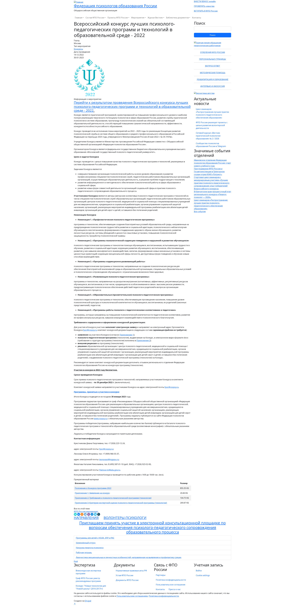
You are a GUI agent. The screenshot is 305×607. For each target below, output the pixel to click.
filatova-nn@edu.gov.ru (109, 470)
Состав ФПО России (95, 17)
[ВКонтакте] (78, 514)
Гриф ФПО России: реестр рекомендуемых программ (88, 579)
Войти (199, 570)
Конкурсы (78, 49)
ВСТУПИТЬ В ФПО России (206, 11)
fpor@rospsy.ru (90, 330)
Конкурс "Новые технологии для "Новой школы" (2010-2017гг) (91, 587)
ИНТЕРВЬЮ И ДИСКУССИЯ (212, 86)
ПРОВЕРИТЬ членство (204, 6)
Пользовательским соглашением (132, 596)
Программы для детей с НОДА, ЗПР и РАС (95, 538)
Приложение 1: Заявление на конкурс (92, 493)
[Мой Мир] (92, 514)
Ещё (76, 561)
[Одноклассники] (82, 514)
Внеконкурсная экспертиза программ (88, 572)
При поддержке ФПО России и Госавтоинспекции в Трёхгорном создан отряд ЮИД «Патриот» (209, 171)
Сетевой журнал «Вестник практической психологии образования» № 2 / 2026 (208, 136)
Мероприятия (137, 17)
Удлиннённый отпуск (85, 542)
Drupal (88, 601)
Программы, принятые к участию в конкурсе (96, 392)
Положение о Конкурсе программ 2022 (93, 488)
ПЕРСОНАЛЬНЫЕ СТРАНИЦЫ (212, 59)
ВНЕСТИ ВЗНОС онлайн (205, 1)
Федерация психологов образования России (115, 5)
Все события (200, 211)
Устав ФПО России (124, 575)
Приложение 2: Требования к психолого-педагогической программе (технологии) (113, 498)
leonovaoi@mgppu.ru (109, 459)
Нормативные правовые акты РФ (131, 570)
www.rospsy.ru (100, 418)
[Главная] (78, 2)
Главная (78, 17)
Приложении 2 (143, 340)
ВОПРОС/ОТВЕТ (212, 66)
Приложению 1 (127, 334)
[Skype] (95, 514)
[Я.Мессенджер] (75, 514)
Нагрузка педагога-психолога (89, 547)
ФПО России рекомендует (86, 511)
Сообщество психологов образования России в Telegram (211, 145)
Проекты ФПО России (117, 17)
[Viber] (88, 514)
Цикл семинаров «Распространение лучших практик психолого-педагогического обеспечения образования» (212, 113)
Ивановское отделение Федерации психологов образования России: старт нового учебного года (212, 163)
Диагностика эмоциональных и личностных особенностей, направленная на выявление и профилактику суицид (128, 557)
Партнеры (160, 575)
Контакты (196, 17)
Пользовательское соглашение (170, 584)
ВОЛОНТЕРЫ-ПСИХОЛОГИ (125, 517)
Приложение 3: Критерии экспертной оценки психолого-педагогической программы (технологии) (121, 502)
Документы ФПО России (127, 580)
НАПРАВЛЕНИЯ (86, 517)
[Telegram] (85, 514)
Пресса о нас (175, 589)
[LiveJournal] (98, 514)
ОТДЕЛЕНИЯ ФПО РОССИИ (212, 52)
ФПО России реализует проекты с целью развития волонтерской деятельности (211, 125)
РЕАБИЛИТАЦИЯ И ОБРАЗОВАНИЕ (212, 79)
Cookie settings (203, 575)
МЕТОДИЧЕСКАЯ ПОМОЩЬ (212, 72)
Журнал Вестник (155, 17)
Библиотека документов (177, 17)
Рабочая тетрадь (84, 552)
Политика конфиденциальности (171, 580)
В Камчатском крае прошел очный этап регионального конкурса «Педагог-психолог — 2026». (212, 194)
